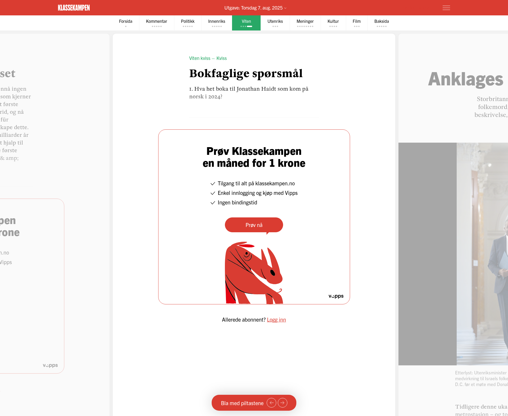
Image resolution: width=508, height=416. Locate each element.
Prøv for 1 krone (414, 7)
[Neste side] (282, 403)
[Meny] (446, 7)
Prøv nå (254, 224)
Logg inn (276, 319)
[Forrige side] (271, 403)
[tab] (125, 22)
